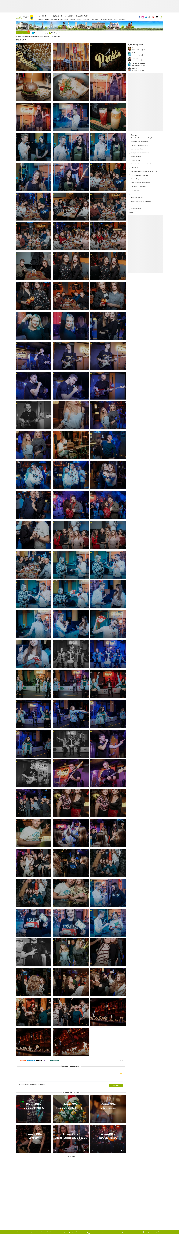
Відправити (116, 1085)
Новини (44, 16)
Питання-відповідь (106, 19)
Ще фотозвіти (71, 1156)
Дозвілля (83, 16)
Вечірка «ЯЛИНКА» (33, 1108)
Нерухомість (64, 19)
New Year (135, 68)
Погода (79, 19)
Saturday (135, 47)
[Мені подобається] (120, 1060)
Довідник (57, 16)
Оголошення (55, 19)
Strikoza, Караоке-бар (60, 1150)
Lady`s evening (108, 1108)
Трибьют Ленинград (138, 63)
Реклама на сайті (44, 19)
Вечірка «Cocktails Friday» (71, 1108)
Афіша (70, 16)
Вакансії (72, 19)
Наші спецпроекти (119, 19)
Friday (134, 53)
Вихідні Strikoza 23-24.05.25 (71, 1137)
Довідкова (95, 19)
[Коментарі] (122, 1060)
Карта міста (86, 19)
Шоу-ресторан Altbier (23, 1121)
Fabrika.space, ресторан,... (99, 1121)
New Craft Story (108, 1137)
